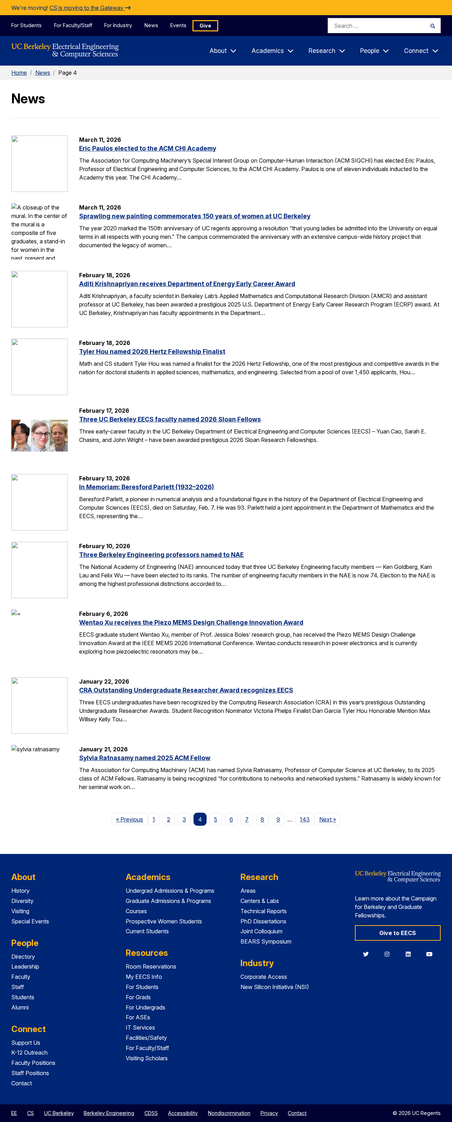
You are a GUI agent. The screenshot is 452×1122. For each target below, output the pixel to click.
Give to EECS (397, 932)
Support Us (25, 1042)
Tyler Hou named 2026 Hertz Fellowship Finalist (152, 351)
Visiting (20, 911)
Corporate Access (263, 976)
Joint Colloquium (261, 931)
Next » (329, 819)
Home (19, 72)
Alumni (20, 1007)
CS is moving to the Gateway (87, 7)
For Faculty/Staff (73, 25)
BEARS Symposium (265, 941)
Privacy (269, 1113)
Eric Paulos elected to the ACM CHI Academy (147, 148)
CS (30, 1113)
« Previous (132, 819)
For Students (26, 25)
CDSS (151, 1113)
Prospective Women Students (164, 921)
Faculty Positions (33, 1062)
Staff (17, 986)
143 (305, 819)
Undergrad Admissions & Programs (170, 890)
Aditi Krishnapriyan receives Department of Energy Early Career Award (187, 283)
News (151, 25)
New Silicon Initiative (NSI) (274, 986)
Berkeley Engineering (109, 1113)
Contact (21, 1083)
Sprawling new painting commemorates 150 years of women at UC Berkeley (194, 216)
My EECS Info (144, 976)
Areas (248, 890)
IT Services (140, 1027)
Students (22, 997)
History (20, 890)
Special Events (30, 921)
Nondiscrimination (229, 1113)
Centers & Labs (259, 900)
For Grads (138, 997)
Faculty (20, 976)
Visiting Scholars (147, 1058)
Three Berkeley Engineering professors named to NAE (161, 554)
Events (178, 25)
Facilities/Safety (146, 1037)
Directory (23, 956)
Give (205, 26)
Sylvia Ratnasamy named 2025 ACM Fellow (144, 758)
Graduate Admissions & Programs (168, 900)
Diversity (22, 900)
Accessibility (183, 1113)
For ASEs (138, 1017)
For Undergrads (145, 1007)
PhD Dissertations (263, 921)
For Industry (118, 25)
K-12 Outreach (29, 1052)
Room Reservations (151, 966)
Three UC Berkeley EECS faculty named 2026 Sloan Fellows (170, 419)
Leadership (25, 966)
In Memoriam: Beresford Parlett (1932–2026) (146, 487)
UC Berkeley (59, 1113)
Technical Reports (263, 911)
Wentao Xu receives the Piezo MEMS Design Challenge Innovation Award (191, 622)
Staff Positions (30, 1072)
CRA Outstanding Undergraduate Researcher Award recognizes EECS (186, 690)
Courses (136, 911)
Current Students (147, 931)
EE (14, 1113)
